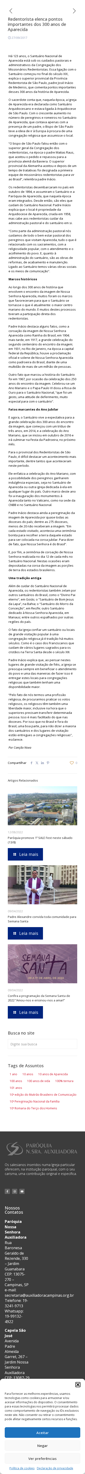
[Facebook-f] (7, 1191)
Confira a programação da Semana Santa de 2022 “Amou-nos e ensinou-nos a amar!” (39, 998)
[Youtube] (22, 1191)
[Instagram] (14, 1191)
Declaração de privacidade (55, 1468)
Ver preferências (42, 1458)
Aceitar (42, 1432)
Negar (42, 1445)
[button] (78, 1384)
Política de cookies (21, 1468)
